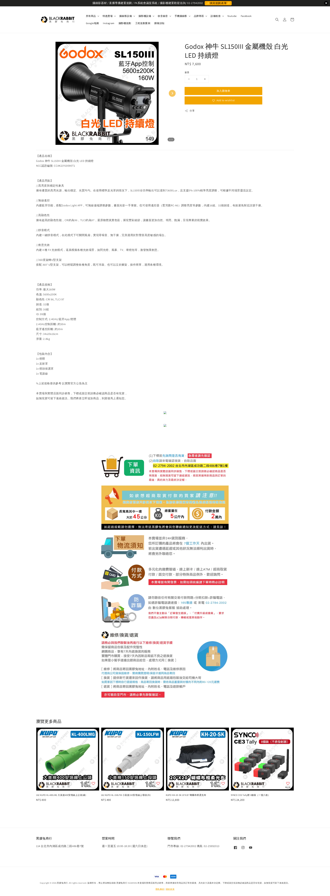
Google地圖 (92, 23)
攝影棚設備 (145, 16)
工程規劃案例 (142, 23)
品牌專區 (199, 16)
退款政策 (170, 889)
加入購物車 (223, 90)
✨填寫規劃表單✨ (218, 3)
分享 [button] (192, 110)
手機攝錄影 (181, 16)
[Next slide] (172, 93)
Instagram (108, 23)
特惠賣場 (108, 16)
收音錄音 (163, 16)
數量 (187, 72)
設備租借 (216, 16)
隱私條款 (160, 889)
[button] (277, 19)
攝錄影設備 (125, 16)
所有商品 (91, 16)
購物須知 (159, 23)
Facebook (246, 16)
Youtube (232, 16)
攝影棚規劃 (125, 23)
